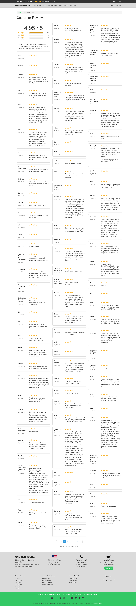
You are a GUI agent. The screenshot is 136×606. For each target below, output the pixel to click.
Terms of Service (98, 604)
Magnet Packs (73, 582)
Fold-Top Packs (46, 578)
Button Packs (63, 5)
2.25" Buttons (18, 584)
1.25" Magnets (73, 578)
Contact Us (19, 1)
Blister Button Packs (47, 582)
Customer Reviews (91, 594)
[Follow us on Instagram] (114, 580)
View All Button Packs (47, 584)
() (119, 5)
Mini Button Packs (46, 580)
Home (19, 12)
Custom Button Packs (48, 576)
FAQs (83, 594)
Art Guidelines (51, 594)
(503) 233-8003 (29, 1)
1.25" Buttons (18, 580)
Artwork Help (60, 594)
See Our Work (70, 594)
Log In (119, 1)
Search (114, 1)
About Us (78, 594)
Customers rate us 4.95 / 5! (48, 1)
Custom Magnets (74, 576)
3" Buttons (17, 586)
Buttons (38, 5)
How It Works (42, 594)
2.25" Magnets (73, 580)
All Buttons (18, 589)
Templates (73, 5)
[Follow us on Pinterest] (111, 580)
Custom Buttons (20, 576)
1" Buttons (17, 578)
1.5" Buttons (18, 582)
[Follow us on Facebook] (103, 580)
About (112, 5)
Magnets (51, 5)
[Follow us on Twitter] (107, 580)
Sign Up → (108, 568)
